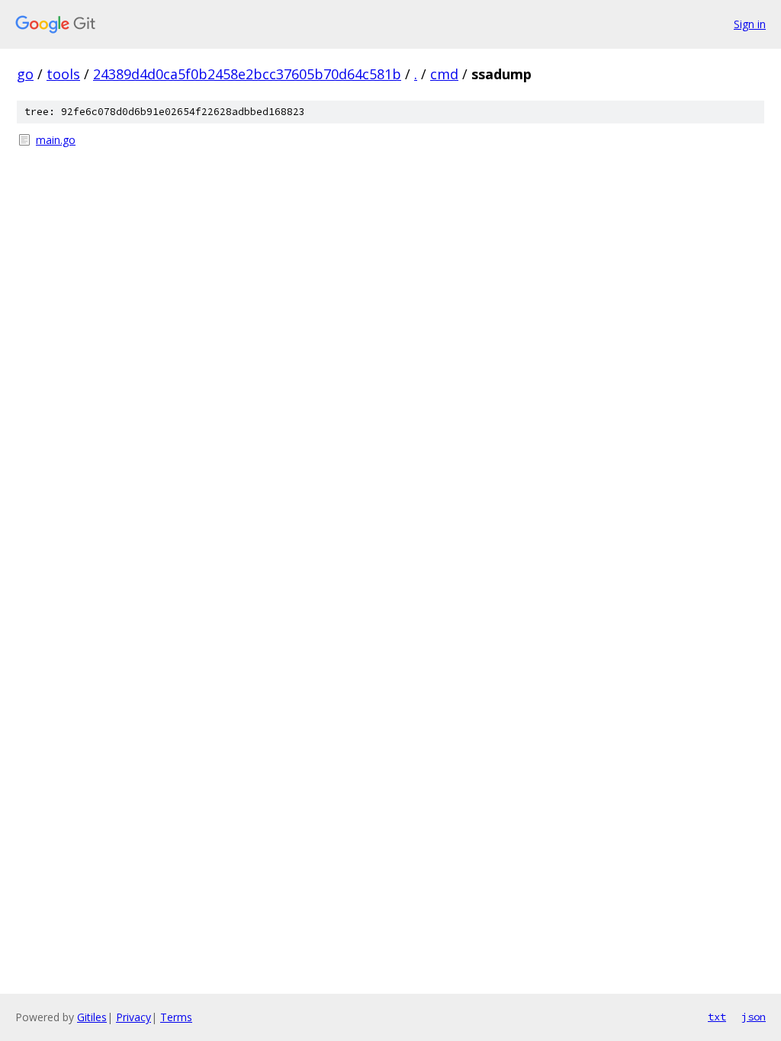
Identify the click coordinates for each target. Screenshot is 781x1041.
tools (63, 74)
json (753, 1016)
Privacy (133, 1017)
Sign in (750, 24)
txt (717, 1016)
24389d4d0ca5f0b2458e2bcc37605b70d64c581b (247, 74)
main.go (56, 140)
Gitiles (92, 1017)
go (25, 74)
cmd (444, 74)
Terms (176, 1017)
